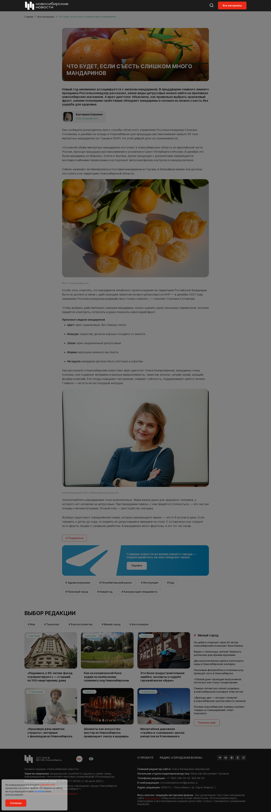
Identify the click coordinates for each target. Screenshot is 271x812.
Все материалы (232, 5)
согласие (39, 791)
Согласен (16, 803)
